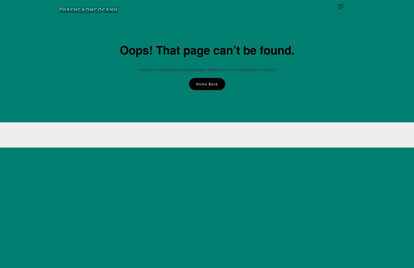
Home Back (207, 84)
